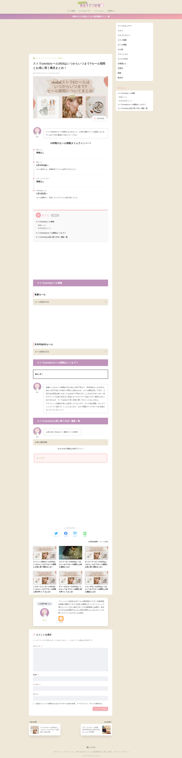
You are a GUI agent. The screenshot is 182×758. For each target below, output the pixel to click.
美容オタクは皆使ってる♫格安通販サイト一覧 (91, 16)
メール (37, 684)
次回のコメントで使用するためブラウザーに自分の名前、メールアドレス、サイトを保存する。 (70, 703)
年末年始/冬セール (44, 228)
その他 (120, 49)
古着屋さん (111, 11)
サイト (35, 694)
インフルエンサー (84, 11)
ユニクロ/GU (123, 59)
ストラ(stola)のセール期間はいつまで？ (51, 233)
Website (61, 622)
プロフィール (57, 752)
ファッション (99, 11)
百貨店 (120, 68)
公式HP (42, 458)
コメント (38, 646)
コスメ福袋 (122, 40)
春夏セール (42, 225)
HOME (92, 747)
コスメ (120, 31)
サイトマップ (69, 752)
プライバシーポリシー (121, 752)
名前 (36, 675)
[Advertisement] (70, 38)
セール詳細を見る (42, 302)
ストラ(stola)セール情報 (45, 222)
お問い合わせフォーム (83, 752)
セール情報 (71, 11)
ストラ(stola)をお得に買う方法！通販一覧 (52, 237)
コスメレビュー (124, 35)
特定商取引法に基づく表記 (102, 752)
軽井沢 (120, 78)
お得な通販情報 (41, 442)
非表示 (55, 215)
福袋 (119, 73)
